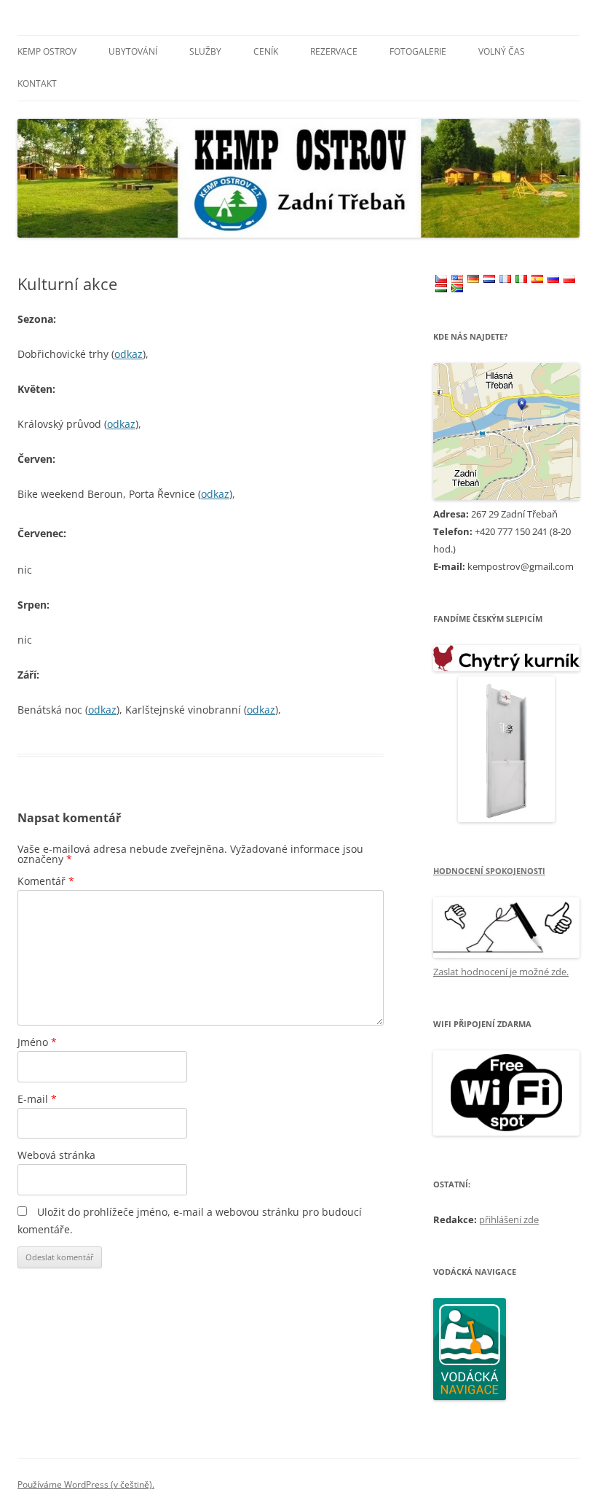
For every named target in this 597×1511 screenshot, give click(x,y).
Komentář (45, 881)
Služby (205, 51)
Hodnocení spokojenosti (489, 870)
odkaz (128, 354)
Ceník (265, 51)
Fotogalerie (418, 51)
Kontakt (37, 83)
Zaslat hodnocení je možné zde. (501, 971)
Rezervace (333, 51)
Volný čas (501, 51)
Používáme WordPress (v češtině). (85, 1484)
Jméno (37, 1042)
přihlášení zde (509, 1219)
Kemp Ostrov (46, 51)
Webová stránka (56, 1155)
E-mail (37, 1099)
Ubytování (132, 51)
